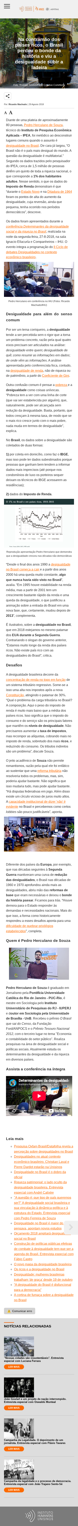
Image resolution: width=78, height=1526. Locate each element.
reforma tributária (49, 771)
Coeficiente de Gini (55, 375)
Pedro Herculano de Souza (43, 125)
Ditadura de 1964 (59, 191)
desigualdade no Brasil (22, 145)
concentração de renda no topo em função (36, 679)
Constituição (15, 695)
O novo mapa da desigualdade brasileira (43, 1264)
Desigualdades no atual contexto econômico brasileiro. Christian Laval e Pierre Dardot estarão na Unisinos (41, 1161)
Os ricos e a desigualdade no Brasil (39, 1269)
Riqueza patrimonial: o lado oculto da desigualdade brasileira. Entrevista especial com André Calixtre (40, 1187)
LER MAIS (14, 1366)
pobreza (61, 385)
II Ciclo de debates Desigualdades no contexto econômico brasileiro (37, 252)
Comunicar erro (19, 1311)
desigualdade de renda (26, 370)
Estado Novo (30, 191)
